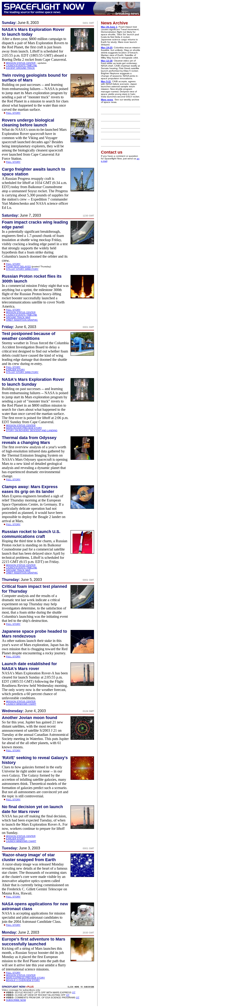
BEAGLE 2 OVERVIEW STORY (23, 980)
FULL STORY (13, 113)
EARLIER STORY (15, 369)
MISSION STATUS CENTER (20, 63)
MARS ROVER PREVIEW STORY (24, 428)
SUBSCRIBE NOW (16, 1000)
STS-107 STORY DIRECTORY (22, 269)
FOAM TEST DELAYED (18, 266)
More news (107, 99)
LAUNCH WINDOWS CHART (21, 704)
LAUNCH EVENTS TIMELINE (21, 65)
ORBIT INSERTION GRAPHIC (22, 320)
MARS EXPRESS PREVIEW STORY (25, 977)
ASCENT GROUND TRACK (20, 68)
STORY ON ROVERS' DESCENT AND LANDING (31, 430)
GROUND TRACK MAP (18, 317)
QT (73, 992)
